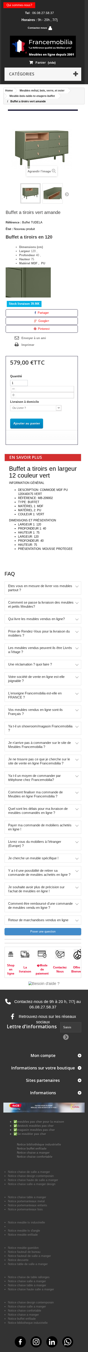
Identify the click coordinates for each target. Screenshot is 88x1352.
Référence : (13, 222)
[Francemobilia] (43, 46)
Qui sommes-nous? (19, 5)
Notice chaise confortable (34, 1156)
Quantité (16, 376)
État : (9, 229)
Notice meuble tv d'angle (24, 1230)
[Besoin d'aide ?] (44, 983)
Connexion (63, 28)
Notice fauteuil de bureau (24, 1252)
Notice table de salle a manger (28, 1264)
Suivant (67, 194)
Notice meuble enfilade (23, 1234)
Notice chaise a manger (33, 1152)
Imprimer (27, 345)
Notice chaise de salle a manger (29, 1172)
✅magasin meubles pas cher (34, 1130)
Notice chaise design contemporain (31, 1176)
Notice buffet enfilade (31, 1148)
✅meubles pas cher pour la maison (39, 1121)
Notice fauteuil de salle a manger (29, 1256)
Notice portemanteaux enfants (27, 1205)
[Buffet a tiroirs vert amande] (30, 193)
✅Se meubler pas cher (30, 1134)
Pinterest (43, 328)
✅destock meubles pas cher (34, 1125)
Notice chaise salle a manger (27, 1281)
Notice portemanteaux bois (25, 1209)
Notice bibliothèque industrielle (39, 1144)
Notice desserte (18, 1260)
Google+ (43, 321)
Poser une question (43, 931)
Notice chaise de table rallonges (29, 1277)
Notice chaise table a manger (27, 1285)
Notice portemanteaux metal (26, 1201)
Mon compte (43, 1055)
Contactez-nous (37, 27)
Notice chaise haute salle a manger (31, 1289)
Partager (43, 312)
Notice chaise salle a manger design (31, 1184)
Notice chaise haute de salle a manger (33, 1180)
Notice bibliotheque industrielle (28, 1322)
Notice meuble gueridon (23, 1247)
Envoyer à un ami (33, 338)
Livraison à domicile (25, 401)
